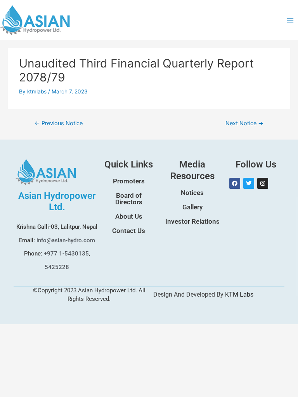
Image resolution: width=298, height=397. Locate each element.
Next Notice (244, 123)
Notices (192, 193)
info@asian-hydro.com (65, 240)
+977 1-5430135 (66, 253)
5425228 (57, 267)
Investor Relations (192, 221)
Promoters (129, 181)
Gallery (192, 207)
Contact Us (128, 231)
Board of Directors (128, 199)
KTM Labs (239, 294)
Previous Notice (59, 123)
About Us (128, 216)
